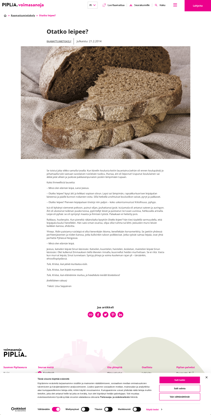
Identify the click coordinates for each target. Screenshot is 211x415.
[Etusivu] (23, 5)
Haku (162, 5)
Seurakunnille (142, 5)
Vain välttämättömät (180, 397)
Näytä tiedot (152, 409)
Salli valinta (179, 388)
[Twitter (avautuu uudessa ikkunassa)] (105, 314)
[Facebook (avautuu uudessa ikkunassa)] (98, 314)
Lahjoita (202, 6)
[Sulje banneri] (207, 377)
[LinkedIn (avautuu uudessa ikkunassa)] (120, 314)
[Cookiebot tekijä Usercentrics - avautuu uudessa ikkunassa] (18, 409)
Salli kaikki (179, 380)
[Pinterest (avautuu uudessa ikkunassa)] (113, 314)
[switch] (85, 409)
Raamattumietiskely (59, 41)
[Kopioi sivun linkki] (90, 314)
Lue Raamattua (116, 5)
